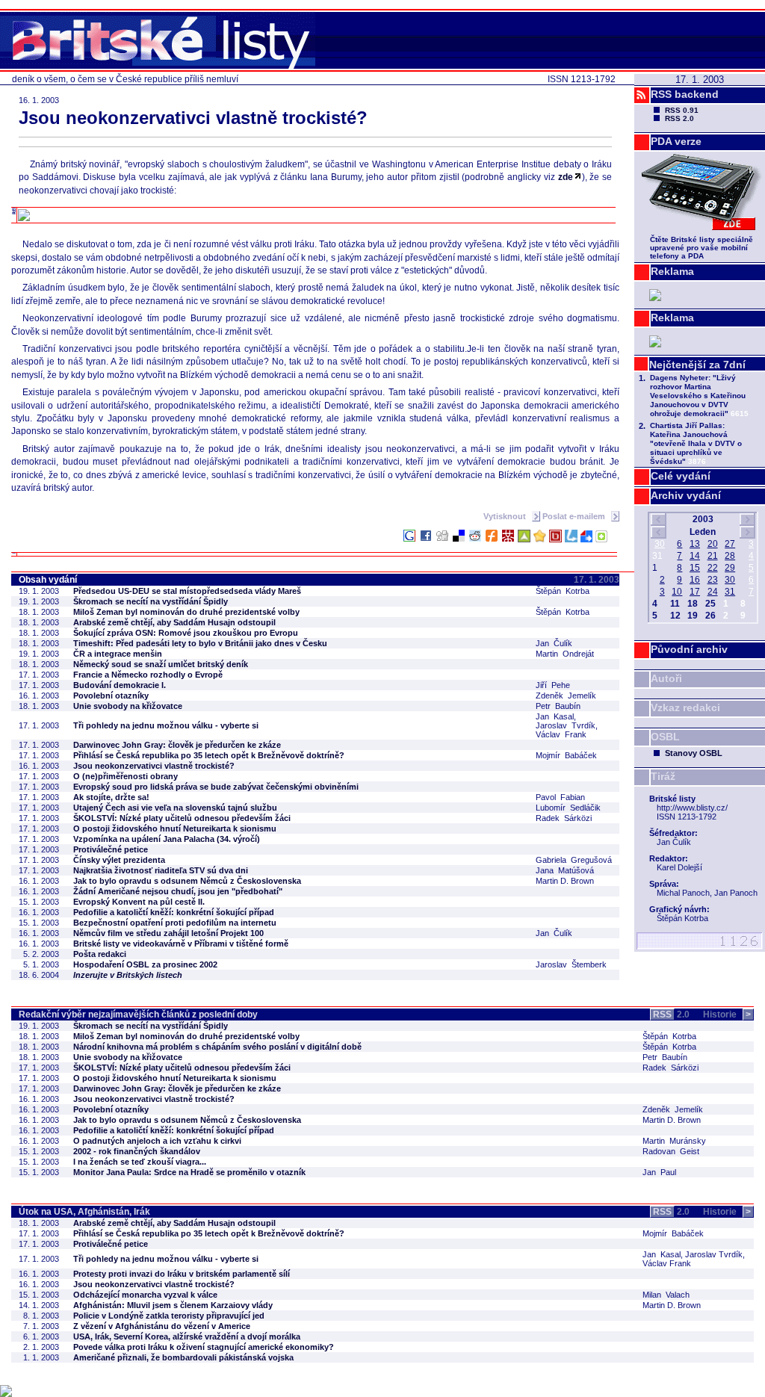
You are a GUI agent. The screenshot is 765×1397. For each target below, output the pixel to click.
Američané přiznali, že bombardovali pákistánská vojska (183, 1357)
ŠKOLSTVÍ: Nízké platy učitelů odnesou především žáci (182, 818)
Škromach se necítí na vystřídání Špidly (150, 601)
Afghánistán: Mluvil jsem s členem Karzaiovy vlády (173, 1305)
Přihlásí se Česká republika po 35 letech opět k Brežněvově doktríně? (208, 755)
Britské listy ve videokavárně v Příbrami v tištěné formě (180, 943)
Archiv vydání (686, 495)
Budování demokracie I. (119, 685)
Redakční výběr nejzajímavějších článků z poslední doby (138, 1014)
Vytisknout (505, 516)
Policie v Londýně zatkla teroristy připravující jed (168, 1315)
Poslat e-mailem (574, 516)
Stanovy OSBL (693, 753)
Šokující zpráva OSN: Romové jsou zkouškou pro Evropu (185, 632)
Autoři (666, 678)
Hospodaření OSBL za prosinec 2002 (145, 964)
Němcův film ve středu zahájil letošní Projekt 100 (168, 933)
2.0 (671, 1014)
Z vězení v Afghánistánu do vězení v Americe (161, 1326)
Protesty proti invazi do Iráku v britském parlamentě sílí (181, 1273)
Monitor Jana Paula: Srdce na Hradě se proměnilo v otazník (189, 1172)
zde (565, 177)
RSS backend (685, 94)
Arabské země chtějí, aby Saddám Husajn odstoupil (174, 622)
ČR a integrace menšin (117, 653)
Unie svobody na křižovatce (127, 705)
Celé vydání (680, 476)
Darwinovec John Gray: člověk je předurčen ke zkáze (177, 744)
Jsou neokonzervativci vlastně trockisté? (154, 765)
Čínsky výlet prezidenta (119, 859)
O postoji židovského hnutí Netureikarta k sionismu (174, 828)
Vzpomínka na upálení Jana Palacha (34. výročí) (166, 838)
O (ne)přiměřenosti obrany (125, 776)
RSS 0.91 (682, 110)
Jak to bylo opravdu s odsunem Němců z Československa (187, 880)
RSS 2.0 (679, 118)
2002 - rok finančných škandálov (136, 1151)
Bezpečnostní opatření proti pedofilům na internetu (174, 922)
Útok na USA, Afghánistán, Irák (84, 1211)
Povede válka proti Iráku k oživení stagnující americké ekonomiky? (203, 1346)
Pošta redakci (99, 954)
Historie (727, 1014)
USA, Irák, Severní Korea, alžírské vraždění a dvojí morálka (186, 1336)
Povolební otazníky (111, 695)
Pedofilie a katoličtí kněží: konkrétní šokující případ (173, 912)
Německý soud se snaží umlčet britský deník (160, 664)
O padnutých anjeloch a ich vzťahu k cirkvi (157, 1140)
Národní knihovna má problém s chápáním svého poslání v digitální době (217, 1046)
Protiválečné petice (110, 849)
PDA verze (676, 141)
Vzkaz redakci (685, 707)
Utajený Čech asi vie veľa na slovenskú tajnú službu (175, 807)
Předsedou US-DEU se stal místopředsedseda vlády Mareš (187, 590)
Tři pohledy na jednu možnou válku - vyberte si (165, 725)
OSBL (665, 737)
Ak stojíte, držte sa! (111, 797)
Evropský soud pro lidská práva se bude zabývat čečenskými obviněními (216, 786)
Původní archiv (689, 649)
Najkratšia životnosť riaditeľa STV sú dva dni (160, 870)
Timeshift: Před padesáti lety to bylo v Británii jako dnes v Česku (200, 643)
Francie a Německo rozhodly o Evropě (148, 674)
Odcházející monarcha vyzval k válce (145, 1294)
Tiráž (663, 776)
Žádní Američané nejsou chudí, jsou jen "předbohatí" (177, 891)
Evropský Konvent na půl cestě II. (139, 901)
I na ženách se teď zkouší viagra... (139, 1161)
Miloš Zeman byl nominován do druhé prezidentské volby (186, 611)
